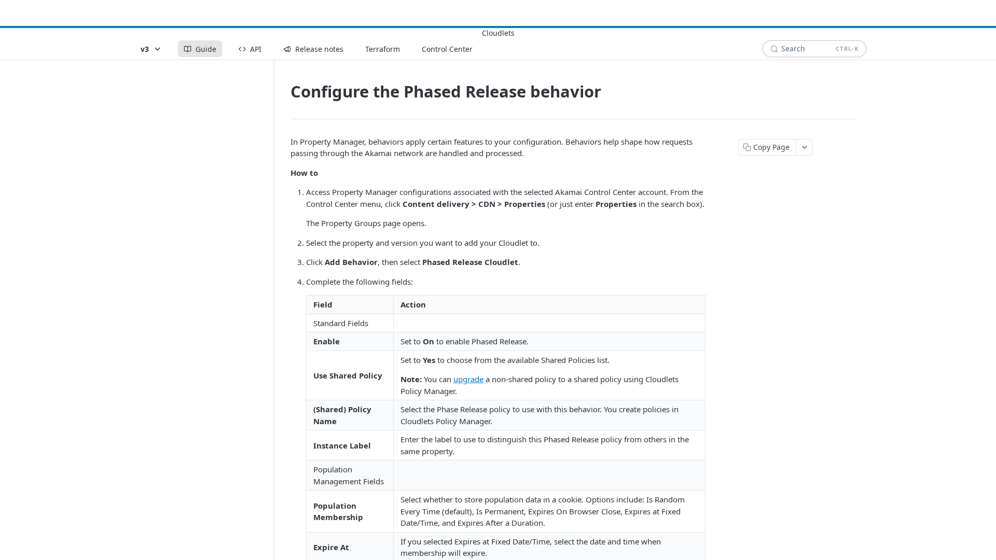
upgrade (468, 379)
